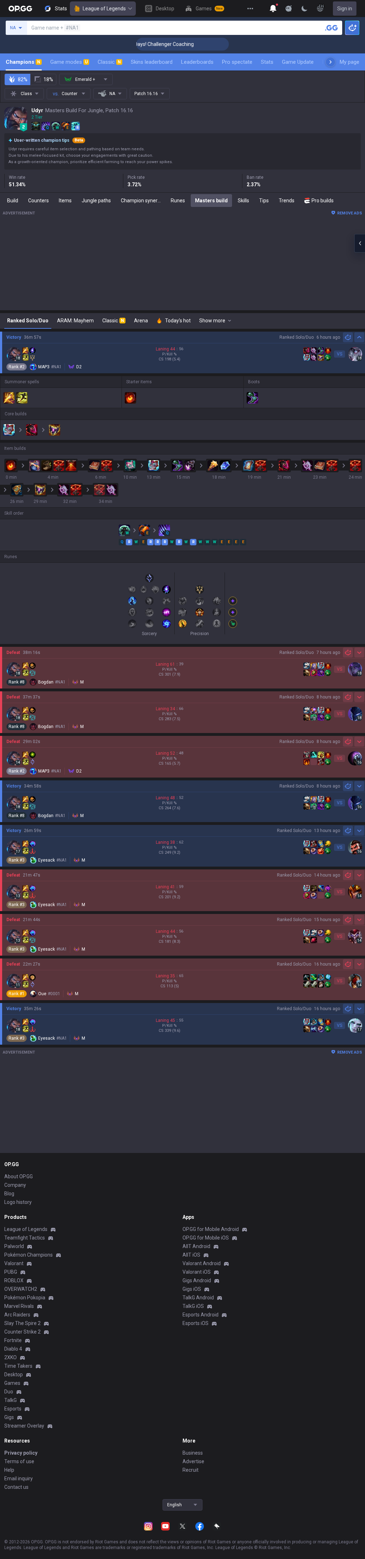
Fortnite (13, 1340)
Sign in (344, 8)
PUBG (10, 1272)
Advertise (193, 1461)
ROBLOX (14, 1280)
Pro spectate (237, 62)
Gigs (9, 1417)
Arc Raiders (17, 1315)
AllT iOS (191, 1255)
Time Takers (18, 1366)
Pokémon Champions (28, 1255)
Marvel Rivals (19, 1306)
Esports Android (200, 1315)
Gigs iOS (191, 1289)
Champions (23, 62)
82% (22, 79)
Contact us (16, 1487)
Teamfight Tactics (24, 1238)
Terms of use (19, 1461)
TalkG (10, 1400)
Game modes (69, 62)
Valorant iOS (196, 1272)
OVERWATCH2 (20, 1289)
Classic (109, 62)
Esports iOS (195, 1323)
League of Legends (104, 8)
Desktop (13, 1374)
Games (12, 1383)
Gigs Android (196, 1280)
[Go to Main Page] (20, 8)
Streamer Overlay (24, 1426)
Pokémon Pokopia (24, 1297)
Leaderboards (197, 62)
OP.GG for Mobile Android (210, 1229)
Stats (267, 62)
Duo (8, 1391)
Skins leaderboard (152, 62)
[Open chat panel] (359, 243)
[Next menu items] (330, 62)
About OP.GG (18, 1176)
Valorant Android (201, 1263)
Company (15, 1185)
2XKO (10, 1357)
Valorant (14, 1263)
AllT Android (196, 1246)
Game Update (298, 62)
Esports (12, 1409)
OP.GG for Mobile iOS (205, 1238)
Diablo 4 (13, 1349)
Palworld (14, 1246)
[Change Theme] (304, 8)
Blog (9, 1193)
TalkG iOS (193, 1306)
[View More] (250, 8)
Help (9, 1470)
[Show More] (273, 8)
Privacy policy (20, 1453)
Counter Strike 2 (22, 1332)
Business (192, 1453)
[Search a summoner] (331, 28)
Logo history (18, 1202)
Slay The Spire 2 (22, 1323)
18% (48, 79)
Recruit (190, 1470)
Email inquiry (18, 1478)
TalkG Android (198, 1297)
